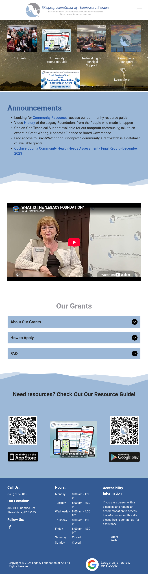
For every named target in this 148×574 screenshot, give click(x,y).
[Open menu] (139, 10)
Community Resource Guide (56, 60)
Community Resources (50, 118)
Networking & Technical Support (91, 61)
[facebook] (10, 528)
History (29, 123)
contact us (127, 519)
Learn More (122, 79)
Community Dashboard (126, 60)
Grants (22, 58)
